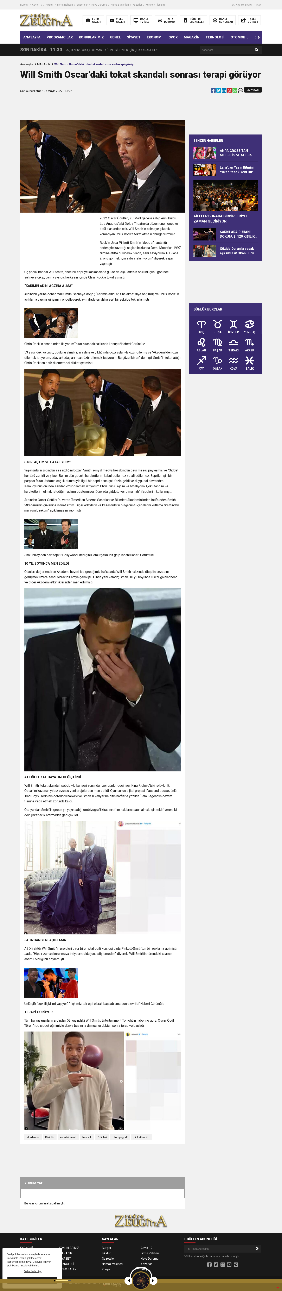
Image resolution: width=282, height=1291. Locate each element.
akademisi (33, 1137)
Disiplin (49, 1137)
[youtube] (229, 1265)
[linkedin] (224, 91)
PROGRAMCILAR (60, 37)
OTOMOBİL (239, 37)
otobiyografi (120, 1137)
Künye (149, 4)
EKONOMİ (154, 37)
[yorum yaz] (240, 91)
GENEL (115, 37)
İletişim (160, 4)
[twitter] (219, 91)
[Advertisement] (103, 106)
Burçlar (24, 4)
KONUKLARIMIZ (91, 37)
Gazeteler (82, 4)
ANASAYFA (31, 37)
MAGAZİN (191, 37)
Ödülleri (102, 1137)
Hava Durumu (99, 4)
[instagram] (222, 1265)
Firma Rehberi (65, 4)
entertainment (68, 1137)
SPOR (173, 37)
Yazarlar (137, 4)
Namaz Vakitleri (120, 4)
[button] (259, 37)
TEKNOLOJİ (215, 37)
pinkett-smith (141, 1137)
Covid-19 (37, 4)
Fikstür (49, 4)
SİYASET (134, 37)
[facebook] (213, 91)
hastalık (87, 1137)
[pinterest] (229, 91)
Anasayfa (26, 64)
